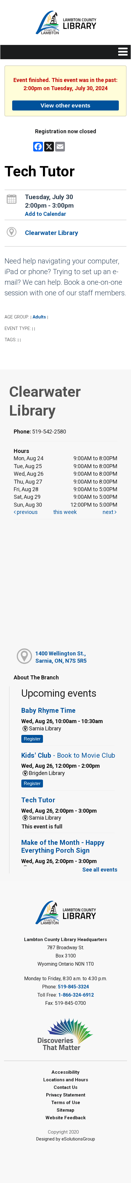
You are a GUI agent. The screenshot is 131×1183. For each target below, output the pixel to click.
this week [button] (65, 512)
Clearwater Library (51, 232)
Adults (39, 317)
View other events (65, 105)
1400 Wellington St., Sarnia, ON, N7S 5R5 (61, 657)
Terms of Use (65, 1102)
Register (32, 738)
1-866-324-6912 (76, 995)
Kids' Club (68, 755)
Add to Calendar (45, 214)
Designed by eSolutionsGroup (65, 1139)
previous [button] (27, 512)
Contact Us (65, 1087)
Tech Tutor (38, 800)
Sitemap (65, 1110)
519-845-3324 (73, 987)
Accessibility (65, 1072)
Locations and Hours (65, 1080)
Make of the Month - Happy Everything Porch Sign (63, 846)
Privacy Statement (65, 1095)
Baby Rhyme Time (48, 710)
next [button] (109, 512)
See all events (99, 869)
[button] (123, 52)
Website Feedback (65, 1117)
